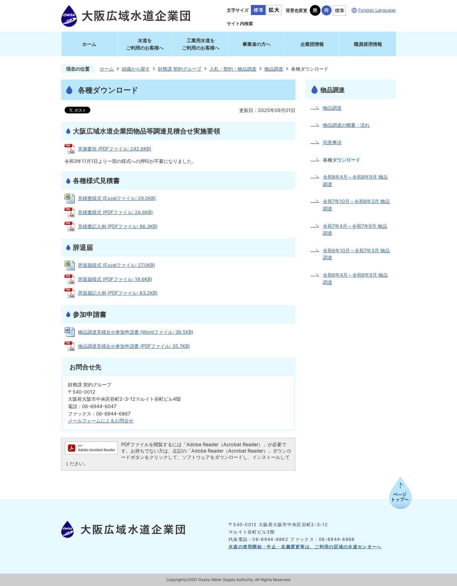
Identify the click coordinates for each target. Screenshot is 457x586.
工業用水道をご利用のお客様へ (200, 44)
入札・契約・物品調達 (232, 69)
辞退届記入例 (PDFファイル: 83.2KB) (118, 293)
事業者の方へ (257, 44)
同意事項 (332, 142)
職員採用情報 (368, 44)
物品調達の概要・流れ (346, 125)
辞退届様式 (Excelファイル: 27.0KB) (116, 265)
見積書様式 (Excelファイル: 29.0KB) (117, 198)
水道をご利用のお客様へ (145, 44)
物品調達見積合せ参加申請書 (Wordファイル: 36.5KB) (135, 332)
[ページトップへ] (400, 496)
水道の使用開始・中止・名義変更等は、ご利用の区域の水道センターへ (305, 546)
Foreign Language (377, 10)
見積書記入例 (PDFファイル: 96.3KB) (118, 226)
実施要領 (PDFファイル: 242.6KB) (114, 149)
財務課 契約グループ (179, 69)
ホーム (89, 44)
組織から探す (136, 69)
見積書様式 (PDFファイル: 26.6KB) (115, 212)
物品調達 (273, 69)
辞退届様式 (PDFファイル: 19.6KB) (115, 279)
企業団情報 (312, 44)
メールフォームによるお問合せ (100, 420)
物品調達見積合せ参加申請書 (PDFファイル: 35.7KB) (134, 346)
